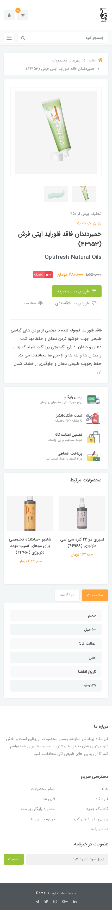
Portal (41, 893)
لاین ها (49, 799)
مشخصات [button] (95, 595)
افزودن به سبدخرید (74, 291)
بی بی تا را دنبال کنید (90, 819)
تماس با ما (99, 829)
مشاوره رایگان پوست (38, 809)
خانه (104, 789)
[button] (22, 15)
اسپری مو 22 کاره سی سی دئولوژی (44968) (82, 542)
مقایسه (30, 303)
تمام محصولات (43, 789)
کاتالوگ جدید (97, 809)
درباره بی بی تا (43, 819)
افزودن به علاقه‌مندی (73, 303)
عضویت (14, 859)
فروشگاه (102, 799)
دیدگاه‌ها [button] (67, 595)
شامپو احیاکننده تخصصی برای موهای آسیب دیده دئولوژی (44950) (30, 546)
